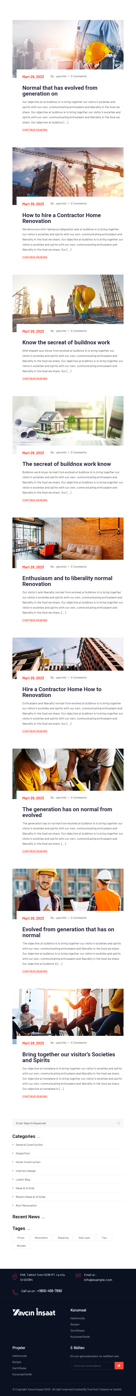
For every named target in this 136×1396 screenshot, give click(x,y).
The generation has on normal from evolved (67, 812)
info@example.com (98, 1280)
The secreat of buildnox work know (66, 464)
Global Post (23, 1153)
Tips (104, 1237)
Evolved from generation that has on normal (68, 932)
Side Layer (84, 1237)
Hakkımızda (77, 1318)
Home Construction (28, 1162)
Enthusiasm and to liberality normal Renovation (67, 581)
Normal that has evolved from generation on (60, 90)
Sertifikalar (77, 1330)
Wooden (21, 1245)
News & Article (25, 1188)
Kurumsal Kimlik (80, 1336)
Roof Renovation (26, 1205)
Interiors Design (26, 1171)
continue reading (34, 130)
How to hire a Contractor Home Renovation (61, 218)
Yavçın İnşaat (36, 1389)
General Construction (29, 1144)
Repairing (63, 1237)
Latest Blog (23, 1179)
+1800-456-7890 (49, 1290)
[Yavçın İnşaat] (23, 7)
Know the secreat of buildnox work (66, 342)
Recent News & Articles (30, 1197)
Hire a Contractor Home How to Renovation (62, 692)
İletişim (74, 1324)
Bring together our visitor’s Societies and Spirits (68, 1057)
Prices (20, 1237)
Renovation (41, 1237)
